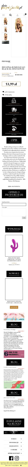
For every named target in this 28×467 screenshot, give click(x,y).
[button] (3, 15)
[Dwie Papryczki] (11, 7)
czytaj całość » (21, 331)
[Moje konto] (17, 15)
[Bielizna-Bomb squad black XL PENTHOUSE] (5, 21)
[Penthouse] (6, 61)
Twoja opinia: (4, 207)
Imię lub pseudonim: (6, 202)
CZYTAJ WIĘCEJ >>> (8, 349)
